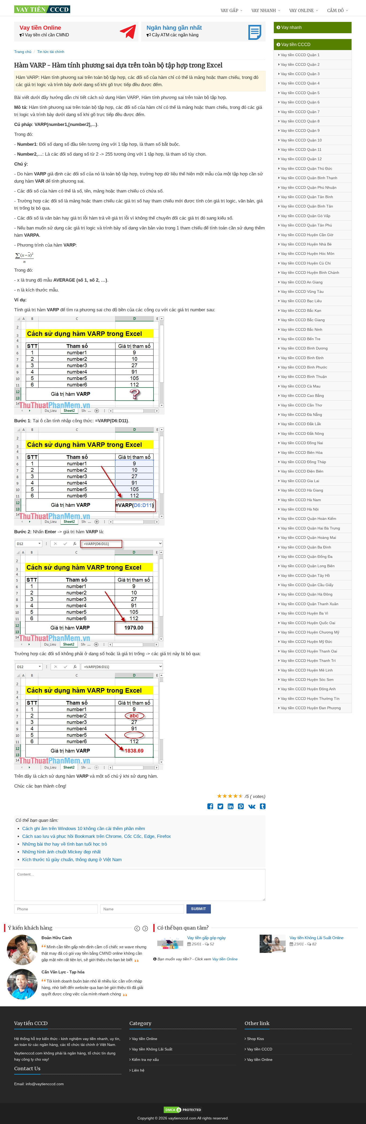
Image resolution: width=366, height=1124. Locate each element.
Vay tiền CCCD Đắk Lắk (300, 424)
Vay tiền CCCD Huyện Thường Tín (309, 698)
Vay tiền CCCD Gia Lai (299, 481)
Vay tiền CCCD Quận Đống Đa (306, 556)
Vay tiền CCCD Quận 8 (300, 121)
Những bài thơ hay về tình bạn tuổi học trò (64, 844)
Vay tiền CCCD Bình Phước (303, 367)
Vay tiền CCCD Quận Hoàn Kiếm (308, 518)
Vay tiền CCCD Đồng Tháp (303, 462)
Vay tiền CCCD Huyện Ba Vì (304, 613)
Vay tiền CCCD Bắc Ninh (301, 329)
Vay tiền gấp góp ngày (206, 937)
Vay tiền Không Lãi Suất (152, 1049)
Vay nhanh (264, 10)
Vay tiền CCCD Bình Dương (304, 348)
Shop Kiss (255, 1039)
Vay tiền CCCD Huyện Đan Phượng (310, 708)
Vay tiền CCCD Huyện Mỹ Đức (306, 641)
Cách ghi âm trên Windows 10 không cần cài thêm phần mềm (83, 828)
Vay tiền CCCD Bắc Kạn (300, 310)
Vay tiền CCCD (259, 1049)
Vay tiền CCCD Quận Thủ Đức (306, 168)
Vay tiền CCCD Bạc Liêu (301, 301)
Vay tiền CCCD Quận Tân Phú (306, 225)
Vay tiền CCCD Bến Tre (300, 339)
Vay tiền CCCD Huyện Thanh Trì (308, 660)
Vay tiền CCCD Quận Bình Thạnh (308, 178)
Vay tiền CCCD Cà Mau (300, 386)
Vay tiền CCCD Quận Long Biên (307, 566)
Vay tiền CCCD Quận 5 (300, 93)
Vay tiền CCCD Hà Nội (299, 509)
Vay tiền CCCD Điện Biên (301, 471)
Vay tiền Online (225, 959)
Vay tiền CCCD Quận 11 (301, 149)
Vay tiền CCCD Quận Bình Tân (306, 206)
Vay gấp (229, 10)
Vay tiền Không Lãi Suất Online (316, 937)
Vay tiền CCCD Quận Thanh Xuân (309, 604)
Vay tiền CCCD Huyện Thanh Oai (308, 651)
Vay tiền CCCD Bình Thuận (303, 376)
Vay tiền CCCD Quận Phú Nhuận (308, 187)
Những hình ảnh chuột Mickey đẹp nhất (61, 851)
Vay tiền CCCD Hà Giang (301, 490)
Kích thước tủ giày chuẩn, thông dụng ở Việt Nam (72, 859)
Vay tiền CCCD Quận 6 (300, 102)
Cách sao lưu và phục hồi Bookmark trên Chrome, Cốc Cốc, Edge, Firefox (96, 836)
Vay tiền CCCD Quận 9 (300, 130)
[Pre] (138, 930)
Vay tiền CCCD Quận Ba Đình (305, 547)
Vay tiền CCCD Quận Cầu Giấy (306, 585)
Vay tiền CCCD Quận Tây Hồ (305, 575)
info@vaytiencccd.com (45, 1084)
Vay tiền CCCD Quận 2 (300, 64)
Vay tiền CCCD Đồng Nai (301, 443)
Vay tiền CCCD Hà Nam (300, 500)
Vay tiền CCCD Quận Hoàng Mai (308, 537)
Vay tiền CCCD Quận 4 (300, 83)
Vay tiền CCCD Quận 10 (301, 140)
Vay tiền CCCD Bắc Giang (302, 320)
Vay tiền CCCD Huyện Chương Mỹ (309, 632)
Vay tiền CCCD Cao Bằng (302, 395)
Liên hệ (138, 1070)
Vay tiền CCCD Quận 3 (300, 74)
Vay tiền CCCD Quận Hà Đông (306, 594)
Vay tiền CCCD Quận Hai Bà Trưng (310, 528)
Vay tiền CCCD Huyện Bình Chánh (309, 272)
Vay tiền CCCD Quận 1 (300, 55)
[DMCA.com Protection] (183, 1109)
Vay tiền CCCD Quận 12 (301, 159)
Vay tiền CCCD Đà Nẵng (301, 414)
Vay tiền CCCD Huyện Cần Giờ (306, 235)
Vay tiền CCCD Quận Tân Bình (306, 197)
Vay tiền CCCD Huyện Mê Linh (306, 670)
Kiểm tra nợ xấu (145, 1059)
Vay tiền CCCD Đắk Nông (302, 433)
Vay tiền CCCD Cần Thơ (301, 405)
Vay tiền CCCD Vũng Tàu (302, 291)
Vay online (301, 10)
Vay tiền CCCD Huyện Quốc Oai (307, 623)
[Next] (144, 930)
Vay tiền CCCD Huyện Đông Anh (308, 689)
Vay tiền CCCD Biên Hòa (301, 452)
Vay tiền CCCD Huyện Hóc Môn (307, 253)
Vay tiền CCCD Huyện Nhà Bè (306, 244)
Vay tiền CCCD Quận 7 (300, 112)
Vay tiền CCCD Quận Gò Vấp (305, 216)
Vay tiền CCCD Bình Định (302, 358)
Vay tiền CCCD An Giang (301, 282)
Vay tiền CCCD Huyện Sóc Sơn (307, 679)
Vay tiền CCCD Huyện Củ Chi (305, 263)
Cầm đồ (335, 10)
